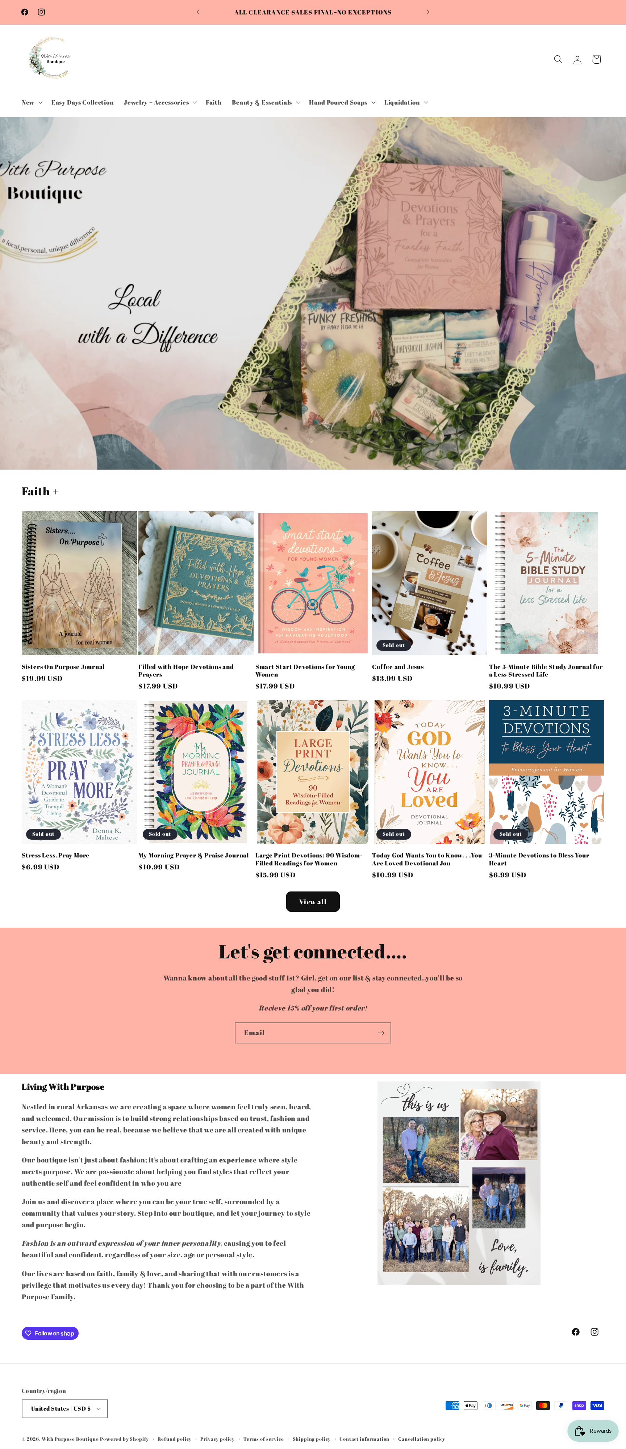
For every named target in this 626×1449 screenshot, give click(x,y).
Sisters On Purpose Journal (63, 667)
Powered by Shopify (124, 1439)
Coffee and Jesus (397, 667)
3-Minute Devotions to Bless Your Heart (539, 859)
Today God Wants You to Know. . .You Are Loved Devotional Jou (427, 859)
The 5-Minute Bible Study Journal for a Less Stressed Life (546, 670)
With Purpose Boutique (70, 1439)
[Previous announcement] (198, 12)
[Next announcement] (428, 12)
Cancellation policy (421, 1439)
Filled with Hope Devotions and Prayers (186, 670)
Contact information (364, 1439)
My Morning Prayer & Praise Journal (193, 855)
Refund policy (175, 1439)
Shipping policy (312, 1439)
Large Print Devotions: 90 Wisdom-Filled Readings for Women (309, 859)
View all (313, 901)
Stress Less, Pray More (55, 855)
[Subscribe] (381, 1032)
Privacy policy (217, 1439)
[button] (31, 102)
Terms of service (263, 1439)
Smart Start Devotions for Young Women (305, 670)
